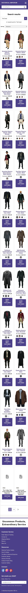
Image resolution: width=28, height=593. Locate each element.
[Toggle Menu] (25, 3)
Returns (3, 541)
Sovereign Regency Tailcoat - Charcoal (21, 91)
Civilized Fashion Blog (7, 560)
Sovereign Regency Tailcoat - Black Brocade (7, 133)
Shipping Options (6, 539)
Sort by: (2, 26)
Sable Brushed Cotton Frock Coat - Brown (21, 251)
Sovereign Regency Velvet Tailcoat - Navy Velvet (7, 92)
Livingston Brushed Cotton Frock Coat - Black (21, 291)
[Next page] (18, 509)
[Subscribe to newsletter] (24, 582)
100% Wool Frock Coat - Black (7, 371)
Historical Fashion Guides (8, 550)
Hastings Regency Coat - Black (21, 212)
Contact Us (4, 537)
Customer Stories (6, 556)
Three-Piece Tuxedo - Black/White (7, 410)
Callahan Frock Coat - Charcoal (7, 290)
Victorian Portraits (6, 558)
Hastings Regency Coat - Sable (7, 449)
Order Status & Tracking (7, 534)
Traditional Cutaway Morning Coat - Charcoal (7, 251)
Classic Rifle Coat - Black (21, 371)
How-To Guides (5, 552)
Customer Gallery (6, 563)
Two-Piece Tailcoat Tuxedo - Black (21, 172)
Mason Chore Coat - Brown (21, 409)
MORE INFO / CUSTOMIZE (7, 63)
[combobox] (12, 18)
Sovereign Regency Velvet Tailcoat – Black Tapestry (7, 173)
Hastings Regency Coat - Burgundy (21, 331)
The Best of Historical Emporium (9, 554)
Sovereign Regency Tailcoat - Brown (21, 51)
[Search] (25, 18)
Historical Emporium (9, 3)
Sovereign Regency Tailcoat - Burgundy (7, 52)
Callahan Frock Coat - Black (7, 212)
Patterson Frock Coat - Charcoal (21, 449)
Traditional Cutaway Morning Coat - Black (7, 332)
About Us (4, 543)
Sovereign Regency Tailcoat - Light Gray (21, 133)
